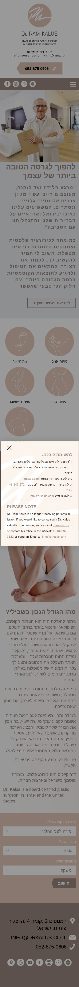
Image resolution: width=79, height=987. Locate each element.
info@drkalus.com (42, 495)
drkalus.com (31, 478)
